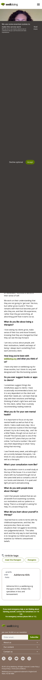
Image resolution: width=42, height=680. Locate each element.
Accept (30, 162)
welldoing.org (10, 358)
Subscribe (34, 637)
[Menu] (38, 4)
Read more (36, 28)
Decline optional (16, 162)
